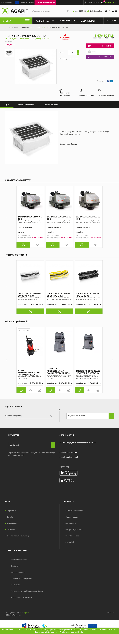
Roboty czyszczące (18, 572)
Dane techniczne (26, 105)
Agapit (26, 613)
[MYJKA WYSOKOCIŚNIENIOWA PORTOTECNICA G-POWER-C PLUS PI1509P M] (30, 345)
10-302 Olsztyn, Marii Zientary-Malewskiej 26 (78, 443)
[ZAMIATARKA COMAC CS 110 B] (88, 200)
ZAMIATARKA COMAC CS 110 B (88, 218)
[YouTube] (116, 11)
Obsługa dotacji (72, 517)
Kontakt (111, 20)
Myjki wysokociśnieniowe (21, 597)
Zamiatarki (15, 566)
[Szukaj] (67, 11)
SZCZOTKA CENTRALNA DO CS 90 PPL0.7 (29, 295)
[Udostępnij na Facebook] (108, 81)
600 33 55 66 (80, 11)
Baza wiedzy (88, 21)
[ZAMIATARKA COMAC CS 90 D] (59, 200)
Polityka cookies (72, 536)
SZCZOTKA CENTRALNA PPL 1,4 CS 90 (87, 295)
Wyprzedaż (24, 330)
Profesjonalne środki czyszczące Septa (27, 591)
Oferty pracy (70, 523)
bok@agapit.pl (96, 11)
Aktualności (67, 20)
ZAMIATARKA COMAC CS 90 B (30, 218)
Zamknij (81, 632)
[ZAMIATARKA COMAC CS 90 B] (30, 200)
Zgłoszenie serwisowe (46, 2)
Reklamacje (12, 523)
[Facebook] (109, 11)
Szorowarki (15, 585)
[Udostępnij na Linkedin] (111, 81)
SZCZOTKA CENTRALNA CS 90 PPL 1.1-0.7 (58, 295)
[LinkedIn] (112, 11)
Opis (7, 105)
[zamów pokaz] (37, 245)
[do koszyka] (30, 311)
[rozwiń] (111, 416)
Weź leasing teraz (106, 57)
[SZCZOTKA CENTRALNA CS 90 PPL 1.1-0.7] (59, 275)
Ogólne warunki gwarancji (18, 536)
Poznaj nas (42, 21)
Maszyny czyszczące (19, 560)
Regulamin (11, 511)
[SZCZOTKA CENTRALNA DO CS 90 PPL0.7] (30, 275)
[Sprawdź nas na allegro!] (106, 11)
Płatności (11, 530)
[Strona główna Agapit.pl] (15, 11)
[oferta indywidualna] (23, 245)
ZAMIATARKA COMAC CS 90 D (59, 218)
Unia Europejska (7, 2)
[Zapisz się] (53, 445)
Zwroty (10, 517)
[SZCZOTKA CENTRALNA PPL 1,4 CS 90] (88, 275)
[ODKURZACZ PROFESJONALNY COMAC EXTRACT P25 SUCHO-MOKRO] (59, 342)
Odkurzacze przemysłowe (21, 578)
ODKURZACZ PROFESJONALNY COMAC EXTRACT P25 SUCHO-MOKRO (57, 371)
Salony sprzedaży (27, 2)
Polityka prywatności (74, 530)
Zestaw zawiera (50, 105)
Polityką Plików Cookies (68, 630)
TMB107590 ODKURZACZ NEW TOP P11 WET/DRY (88, 372)
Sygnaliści (69, 542)
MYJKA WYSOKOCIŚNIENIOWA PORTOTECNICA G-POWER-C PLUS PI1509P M (30, 372)
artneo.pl (110, 613)
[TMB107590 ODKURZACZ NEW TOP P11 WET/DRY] (88, 342)
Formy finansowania (74, 511)
